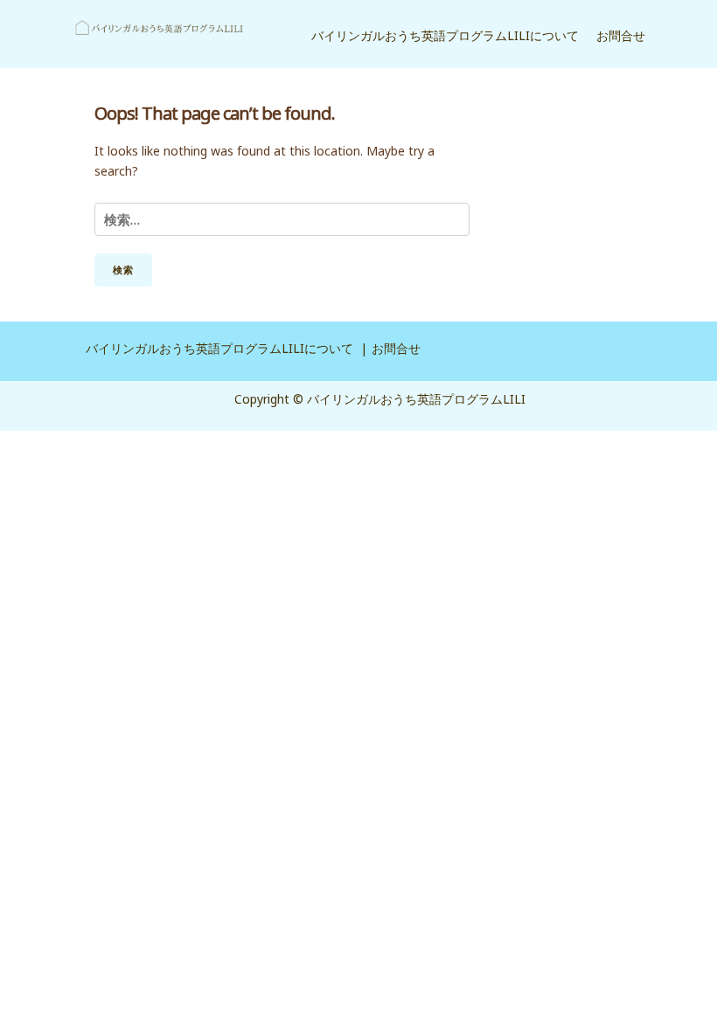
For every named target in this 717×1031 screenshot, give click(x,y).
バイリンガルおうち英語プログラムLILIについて (445, 35)
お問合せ (620, 35)
